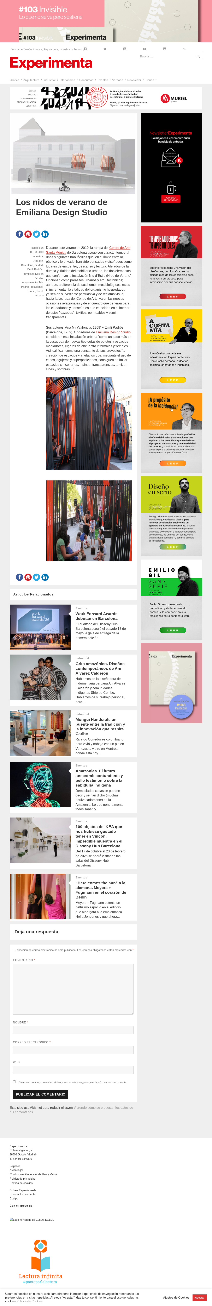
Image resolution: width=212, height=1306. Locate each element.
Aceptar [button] (199, 1297)
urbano (39, 295)
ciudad (39, 265)
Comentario (24, 960)
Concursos (86, 80)
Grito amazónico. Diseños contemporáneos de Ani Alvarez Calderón (100, 668)
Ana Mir (38, 260)
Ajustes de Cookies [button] (176, 1297)
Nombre (20, 1022)
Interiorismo (67, 80)
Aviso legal (16, 1170)
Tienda (149, 80)
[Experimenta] (51, 63)
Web (16, 1062)
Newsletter (134, 80)
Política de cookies (21, 1183)
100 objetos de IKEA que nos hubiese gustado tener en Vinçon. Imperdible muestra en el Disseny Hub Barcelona (99, 836)
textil (40, 291)
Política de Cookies (30, 1301)
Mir (41, 282)
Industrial (49, 80)
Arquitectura (31, 80)
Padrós (25, 286)
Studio (31, 291)
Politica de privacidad (22, 1178)
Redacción (37, 247)
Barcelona (27, 265)
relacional (37, 286)
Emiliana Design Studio (113, 332)
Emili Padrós (35, 269)
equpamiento (29, 282)
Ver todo (117, 80)
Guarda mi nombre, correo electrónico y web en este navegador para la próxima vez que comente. (73, 1082)
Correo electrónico (32, 1042)
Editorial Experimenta (22, 1194)
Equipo (14, 1198)
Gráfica (14, 80)
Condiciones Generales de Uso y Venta (33, 1174)
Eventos (103, 80)
